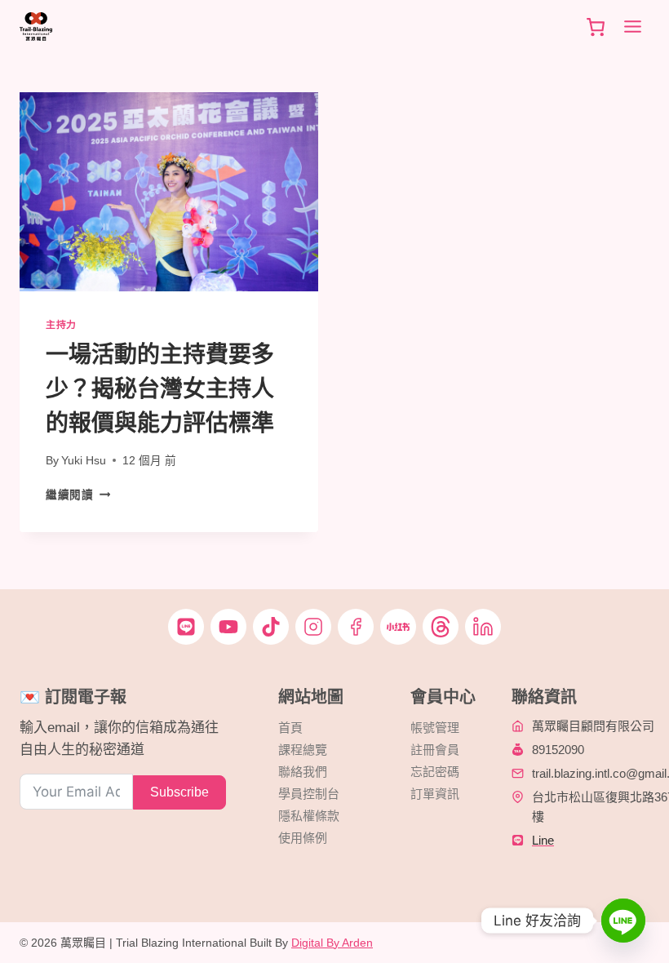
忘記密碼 (434, 772)
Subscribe (179, 792)
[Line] (623, 921)
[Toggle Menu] (632, 26)
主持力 (61, 325)
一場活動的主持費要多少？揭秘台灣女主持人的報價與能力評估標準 (160, 389)
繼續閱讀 (78, 495)
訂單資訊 (434, 794)
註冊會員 (434, 750)
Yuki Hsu (83, 461)
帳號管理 (434, 727)
